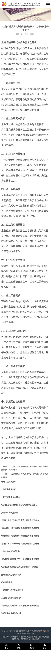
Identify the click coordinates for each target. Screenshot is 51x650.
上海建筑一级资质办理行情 (12, 590)
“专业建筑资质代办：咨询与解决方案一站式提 (20, 606)
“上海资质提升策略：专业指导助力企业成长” (19, 505)
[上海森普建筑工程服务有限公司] (21, 5)
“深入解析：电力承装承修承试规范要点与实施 (20, 528)
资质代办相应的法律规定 (11, 613)
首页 (6, 648)
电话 (19, 648)
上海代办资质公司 (8, 489)
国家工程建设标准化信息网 (30, 639)
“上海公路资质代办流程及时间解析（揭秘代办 (20, 567)
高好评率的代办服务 (9, 513)
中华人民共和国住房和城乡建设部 (21, 637)
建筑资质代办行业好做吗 (11, 575)
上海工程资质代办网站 (10, 497)
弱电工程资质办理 (8, 482)
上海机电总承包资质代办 (11, 598)
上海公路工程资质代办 (10, 551)
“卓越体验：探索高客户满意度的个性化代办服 (20, 536)
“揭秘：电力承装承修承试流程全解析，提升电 (20, 544)
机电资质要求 (6, 582)
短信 (32, 648)
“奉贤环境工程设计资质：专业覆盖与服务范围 (20, 559)
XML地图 (30, 633)
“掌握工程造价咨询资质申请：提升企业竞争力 (20, 520)
